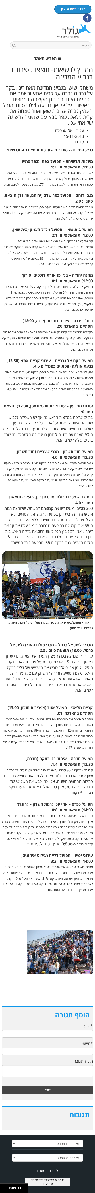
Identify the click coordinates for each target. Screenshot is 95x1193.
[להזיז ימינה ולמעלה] (6, 1187)
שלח (47, 1090)
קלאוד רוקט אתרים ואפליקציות (42, 1182)
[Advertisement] (47, 994)
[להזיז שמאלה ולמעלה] (3, 1187)
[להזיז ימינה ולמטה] (6, 1189)
